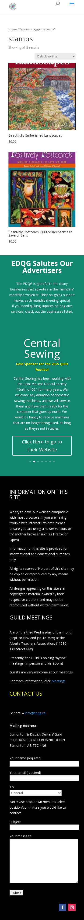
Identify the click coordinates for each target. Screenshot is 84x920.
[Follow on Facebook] (62, 907)
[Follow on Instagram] (72, 907)
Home (12, 29)
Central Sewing (42, 348)
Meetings (59, 681)
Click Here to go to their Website (42, 446)
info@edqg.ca (35, 713)
